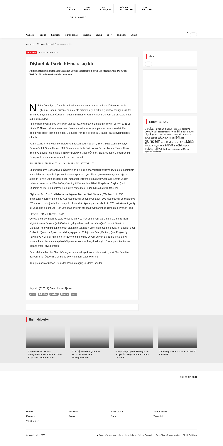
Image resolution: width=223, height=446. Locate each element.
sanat (168, 145)
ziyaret (148, 152)
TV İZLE (71, 9)
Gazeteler (123, 435)
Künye (101, 435)
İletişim (133, 435)
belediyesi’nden (165, 131)
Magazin (30, 416)
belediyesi (151, 131)
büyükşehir (151, 134)
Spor (113, 416)
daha (172, 134)
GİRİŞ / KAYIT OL (78, 17)
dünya (147, 138)
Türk (160, 149)
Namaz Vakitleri (174, 435)
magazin (149, 145)
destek (178, 134)
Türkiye (167, 149)
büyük (191, 132)
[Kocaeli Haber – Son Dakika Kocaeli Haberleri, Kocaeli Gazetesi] (41, 26)
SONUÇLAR (105, 9)
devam (185, 134)
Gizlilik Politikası (190, 435)
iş (184, 142)
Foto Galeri (117, 411)
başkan (150, 128)
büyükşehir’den (164, 134)
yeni (183, 148)
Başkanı (160, 129)
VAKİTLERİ (147, 9)
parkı (74, 294)
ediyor (154, 138)
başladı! (169, 128)
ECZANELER (126, 9)
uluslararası (175, 149)
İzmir (158, 152)
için (181, 141)
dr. (191, 134)
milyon (156, 146)
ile (167, 141)
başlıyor (177, 129)
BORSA (87, 9)
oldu (162, 145)
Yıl (188, 149)
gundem (53, 294)
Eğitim (179, 137)
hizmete (64, 294)
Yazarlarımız (111, 435)
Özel (153, 152)
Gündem (31, 52)
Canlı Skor (160, 435)
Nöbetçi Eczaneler (146, 435)
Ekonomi (164, 137)
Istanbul (175, 142)
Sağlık (72, 416)
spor (186, 145)
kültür (190, 142)
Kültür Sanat (160, 411)
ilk (170, 142)
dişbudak (43, 294)
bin (175, 132)
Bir (179, 131)
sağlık (178, 145)
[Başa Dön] (218, 441)
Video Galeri (32, 421)
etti (173, 138)
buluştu (184, 132)
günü (163, 142)
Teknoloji (151, 148)
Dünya (29, 411)
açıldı (32, 294)
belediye (186, 128)
